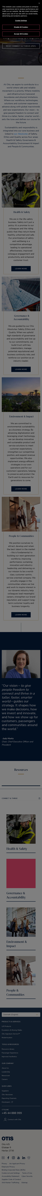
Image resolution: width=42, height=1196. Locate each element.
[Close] (39, 3)
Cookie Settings (21, 20)
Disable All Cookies (21, 27)
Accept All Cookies (21, 34)
